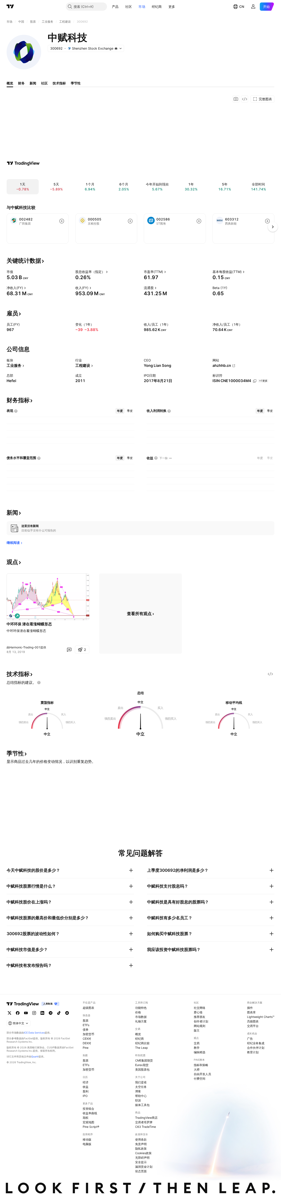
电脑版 (87, 1144)
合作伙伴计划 (255, 1047)
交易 (197, 1043)
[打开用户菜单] (253, 6)
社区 (128, 7)
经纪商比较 (142, 1043)
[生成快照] (235, 99)
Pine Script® (91, 1126)
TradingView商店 (146, 1117)
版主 (197, 1030)
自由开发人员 (202, 1074)
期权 (85, 1117)
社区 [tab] (44, 83)
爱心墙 (198, 1012)
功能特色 (141, 1007)
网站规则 (199, 1026)
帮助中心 (141, 1096)
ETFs (86, 1025)
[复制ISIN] (255, 381)
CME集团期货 (144, 1060)
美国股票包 (142, 1069)
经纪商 (157, 7)
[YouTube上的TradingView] (26, 1013)
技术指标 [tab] (59, 83)
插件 (250, 1007)
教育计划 (253, 1052)
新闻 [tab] (33, 83)
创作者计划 (201, 1021)
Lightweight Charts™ (260, 1017)
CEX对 (87, 1038)
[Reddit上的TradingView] (67, 1013)
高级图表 (253, 1021)
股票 (85, 1020)
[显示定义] (16, 272)
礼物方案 (141, 1021)
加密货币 (88, 1034)
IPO (85, 1096)
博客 (138, 1091)
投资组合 (88, 1108)
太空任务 (141, 1086)
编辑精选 (199, 1052)
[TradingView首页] (10, 6)
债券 (85, 1029)
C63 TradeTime (145, 1126)
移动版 (87, 1139)
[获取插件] (244, 99)
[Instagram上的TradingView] (34, 1013)
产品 (115, 7)
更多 (171, 7)
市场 (141, 7)
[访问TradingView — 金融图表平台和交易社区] (23, 163)
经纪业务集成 (255, 1043)
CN (241, 7)
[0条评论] (69, 650)
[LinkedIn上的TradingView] (42, 1013)
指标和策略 (201, 1065)
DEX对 (87, 1043)
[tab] (119, 411)
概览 (138, 1034)
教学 (197, 1047)
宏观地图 (88, 1122)
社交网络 (199, 1007)
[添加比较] (61, 221)
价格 (138, 1012)
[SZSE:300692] (10, 615)
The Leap (141, 1047)
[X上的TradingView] (9, 1013)
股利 (85, 1091)
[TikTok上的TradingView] (59, 1013)
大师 (197, 1069)
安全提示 (141, 1162)
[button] (122, 6)
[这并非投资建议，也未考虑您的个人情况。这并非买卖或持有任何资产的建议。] (39, 682)
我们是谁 (141, 1082)
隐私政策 (141, 1148)
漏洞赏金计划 (143, 1166)
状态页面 (141, 1171)
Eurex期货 (142, 1065)
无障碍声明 (142, 1157)
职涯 (138, 1100)
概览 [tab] (10, 83)
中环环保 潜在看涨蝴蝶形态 (29, 624)
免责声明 (141, 1144)
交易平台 (253, 1026)
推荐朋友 (199, 1017)
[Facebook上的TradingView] (18, 1013)
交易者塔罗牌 (143, 1122)
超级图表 (88, 1007)
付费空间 (199, 1078)
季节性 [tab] (76, 83)
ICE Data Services (34, 1032)
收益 (85, 1086)
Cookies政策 (143, 1153)
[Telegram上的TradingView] (50, 1013)
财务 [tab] (21, 83)
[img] (116, 48)
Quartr (34, 1056)
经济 (85, 1082)
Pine (85, 1047)
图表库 (251, 1012)
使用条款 (141, 1139)
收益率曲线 (90, 1113)
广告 (250, 1038)
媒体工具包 (142, 1105)
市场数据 (141, 1017)
